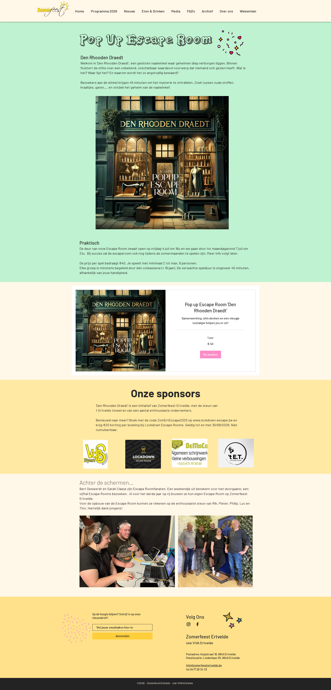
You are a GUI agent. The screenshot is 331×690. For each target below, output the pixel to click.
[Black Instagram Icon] (188, 624)
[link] (210, 307)
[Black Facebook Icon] (197, 624)
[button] (210, 354)
